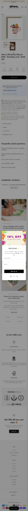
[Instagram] (14, 276)
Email (6, 264)
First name (7, 258)
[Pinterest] (17, 276)
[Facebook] (10, 276)
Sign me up (14, 271)
